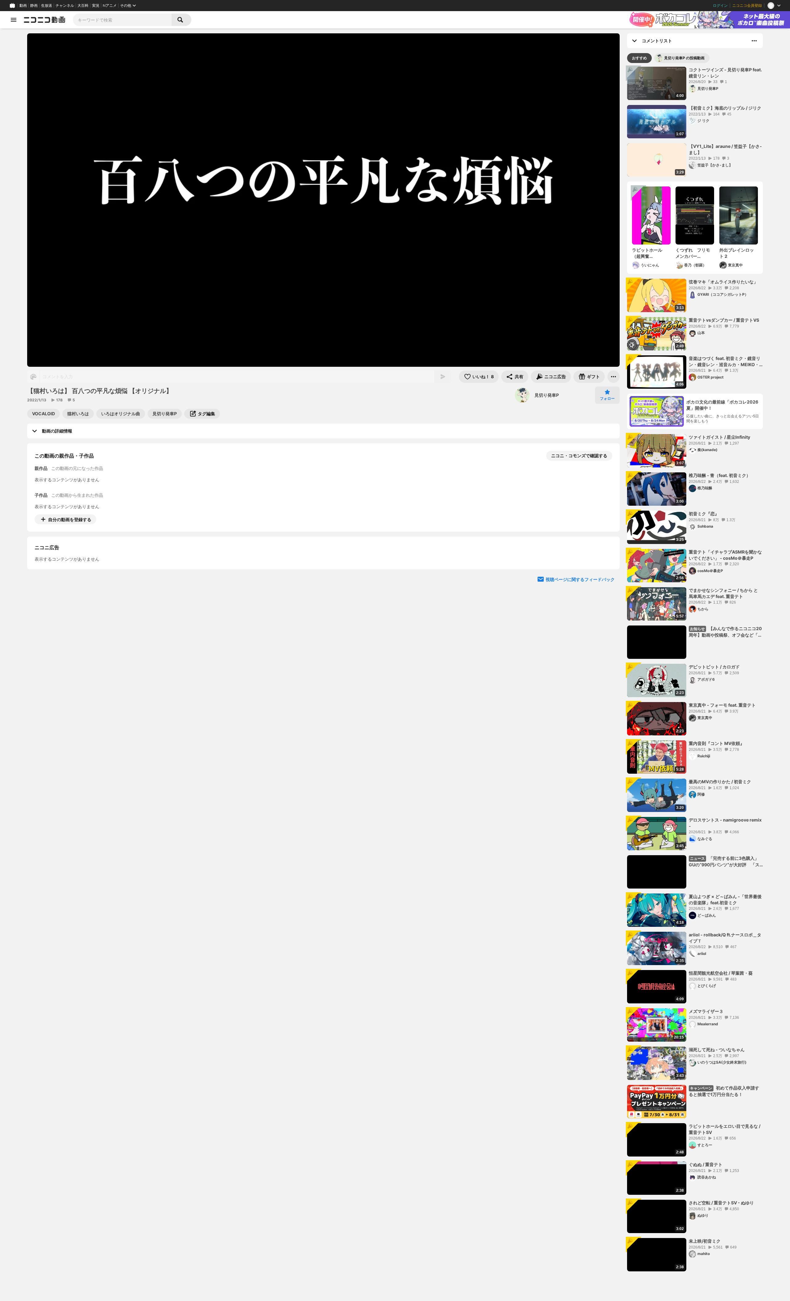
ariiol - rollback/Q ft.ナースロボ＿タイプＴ (725, 937)
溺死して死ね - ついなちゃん (717, 1049)
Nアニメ (110, 5)
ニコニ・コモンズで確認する (579, 455)
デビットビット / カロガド (714, 666)
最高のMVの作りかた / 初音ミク (720, 781)
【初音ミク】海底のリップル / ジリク (725, 108)
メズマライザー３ (706, 1011)
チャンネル (65, 5)
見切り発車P (546, 395)
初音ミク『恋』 (704, 513)
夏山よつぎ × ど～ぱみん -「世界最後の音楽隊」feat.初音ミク (725, 899)
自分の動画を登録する (69, 519)
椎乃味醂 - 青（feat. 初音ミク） (719, 475)
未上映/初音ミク (705, 1241)
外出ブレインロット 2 (736, 253)
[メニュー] (613, 376)
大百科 (83, 5)
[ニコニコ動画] (44, 20)
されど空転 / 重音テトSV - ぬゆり (721, 1202)
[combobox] (122, 20)
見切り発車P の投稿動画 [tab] (684, 58)
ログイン (720, 5)
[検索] (181, 20)
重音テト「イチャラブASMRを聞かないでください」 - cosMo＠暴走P (725, 555)
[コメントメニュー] (754, 41)
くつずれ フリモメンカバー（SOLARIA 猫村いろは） (694, 253)
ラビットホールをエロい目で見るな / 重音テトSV (724, 1129)
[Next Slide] (607, 577)
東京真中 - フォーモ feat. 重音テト (722, 705)
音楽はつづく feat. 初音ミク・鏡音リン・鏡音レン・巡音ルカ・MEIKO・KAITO (724, 361)
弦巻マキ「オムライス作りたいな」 (723, 281)
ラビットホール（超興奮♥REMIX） (647, 253)
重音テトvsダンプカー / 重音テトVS (724, 320)
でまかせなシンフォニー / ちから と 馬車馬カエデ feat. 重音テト (723, 593)
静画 (34, 5)
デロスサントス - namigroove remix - (725, 823)
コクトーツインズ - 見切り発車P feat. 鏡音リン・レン (725, 72)
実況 (95, 5)
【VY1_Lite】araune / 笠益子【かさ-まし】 (725, 149)
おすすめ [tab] (639, 58)
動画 (23, 5)
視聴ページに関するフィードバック (580, 635)
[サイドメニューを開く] (13, 20)
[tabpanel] (695, 669)
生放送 (46, 5)
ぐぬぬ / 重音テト (705, 1164)
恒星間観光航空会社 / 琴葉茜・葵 (721, 973)
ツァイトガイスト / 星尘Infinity (719, 437)
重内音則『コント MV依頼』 (716, 743)
